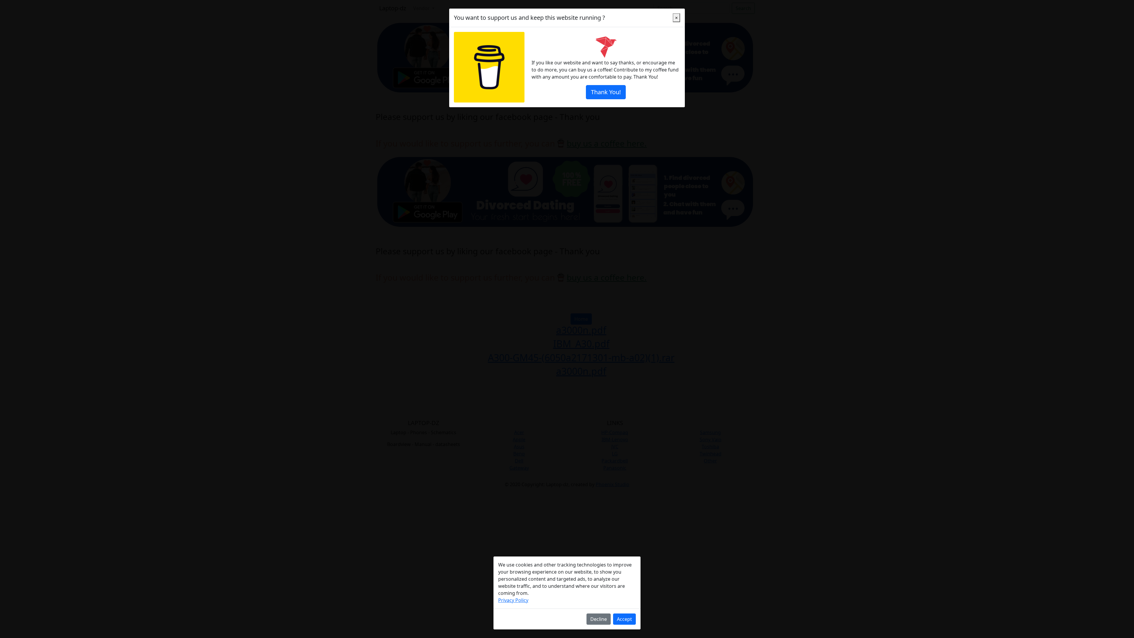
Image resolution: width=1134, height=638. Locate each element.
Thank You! (606, 92)
